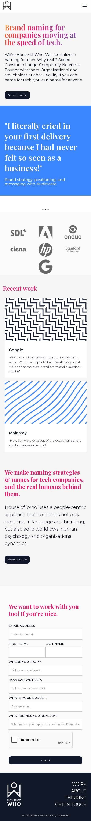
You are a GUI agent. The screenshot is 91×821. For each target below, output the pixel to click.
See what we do (17, 95)
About (79, 790)
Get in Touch (71, 804)
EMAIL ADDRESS (22, 626)
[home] (5, 5)
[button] (84, 6)
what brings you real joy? (33, 716)
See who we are (17, 559)
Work (79, 784)
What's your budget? (28, 698)
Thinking (76, 797)
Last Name (55, 644)
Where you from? (25, 662)
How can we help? (26, 680)
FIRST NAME (19, 644)
